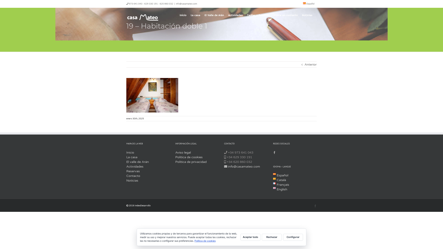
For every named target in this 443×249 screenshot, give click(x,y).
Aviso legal (183, 152)
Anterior (311, 64)
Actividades (134, 166)
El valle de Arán (137, 162)
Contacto (133, 176)
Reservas (133, 171)
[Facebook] (274, 152)
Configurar (293, 237)
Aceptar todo (250, 237)
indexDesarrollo (143, 205)
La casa (131, 157)
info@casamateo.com (186, 4)
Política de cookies (189, 157)
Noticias (132, 180)
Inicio (130, 152)
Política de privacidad (191, 162)
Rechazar (271, 237)
